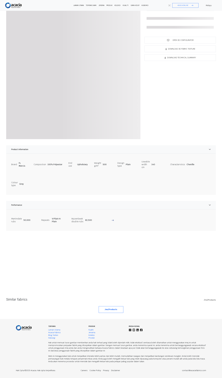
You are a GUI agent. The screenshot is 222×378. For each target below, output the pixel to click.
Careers (84, 370)
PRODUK (109, 5)
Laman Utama (54, 330)
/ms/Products (210, 300)
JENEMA (101, 5)
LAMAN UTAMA (78, 5)
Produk (92, 338)
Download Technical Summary (181, 57)
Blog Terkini (53, 335)
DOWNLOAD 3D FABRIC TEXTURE (181, 49)
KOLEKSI (117, 5)
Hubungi (145, 5)
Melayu (209, 5)
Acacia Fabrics (54, 332)
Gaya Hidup (135, 5)
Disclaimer (115, 370)
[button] (185, 5)
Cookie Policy (95, 370)
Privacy (106, 370)
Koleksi (92, 335)
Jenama (92, 332)
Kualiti (126, 5)
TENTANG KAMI (91, 5)
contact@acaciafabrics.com (194, 370)
